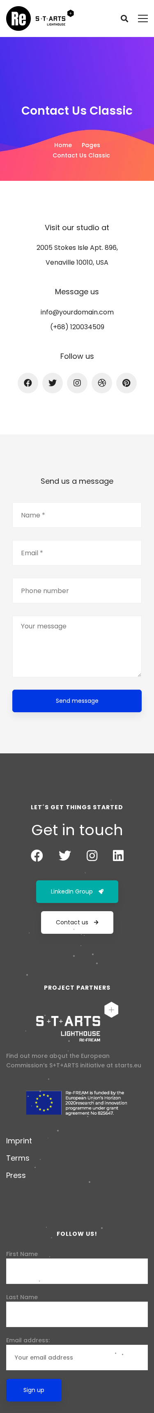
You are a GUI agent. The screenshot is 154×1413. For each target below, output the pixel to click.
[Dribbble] (102, 383)
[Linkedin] (118, 855)
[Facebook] (28, 383)
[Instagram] (77, 383)
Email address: (28, 1340)
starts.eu (128, 1065)
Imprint (19, 1141)
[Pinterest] (126, 383)
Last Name (22, 1297)
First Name (22, 1254)
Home (63, 145)
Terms (18, 1158)
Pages (91, 145)
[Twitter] (52, 383)
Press (16, 1175)
